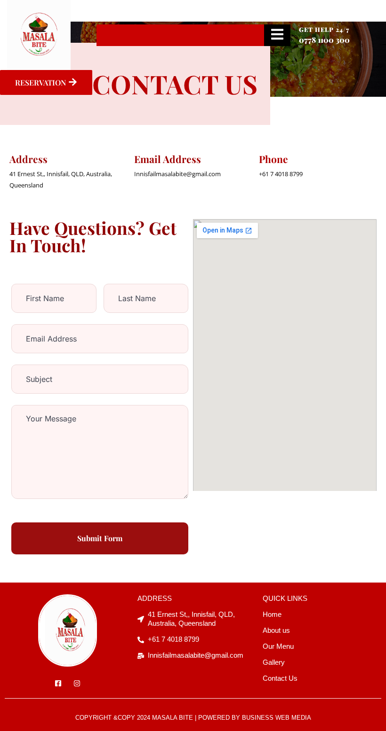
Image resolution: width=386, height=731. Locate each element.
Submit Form (99, 538)
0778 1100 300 (324, 40)
